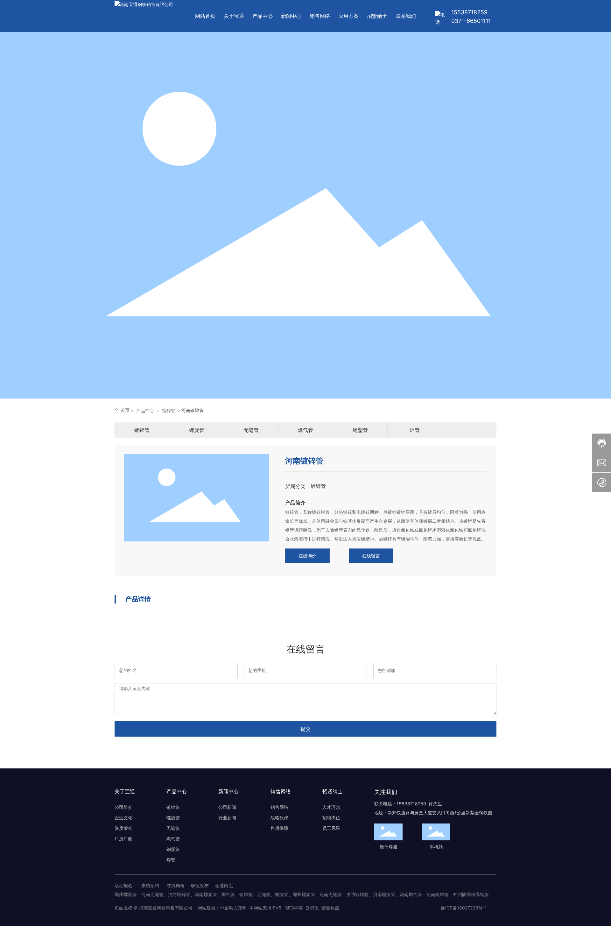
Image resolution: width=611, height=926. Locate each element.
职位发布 (200, 885)
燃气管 (305, 430)
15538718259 (469, 12)
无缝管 (251, 430)
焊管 (415, 430)
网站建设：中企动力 (217, 907)
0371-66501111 (471, 21)
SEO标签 (294, 907)
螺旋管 (196, 430)
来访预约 (150, 885)
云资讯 (312, 907)
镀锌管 (168, 410)
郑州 (242, 907)
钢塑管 (360, 430)
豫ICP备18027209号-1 (464, 907)
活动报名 (123, 885)
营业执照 (330, 907)
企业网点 (224, 885)
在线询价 (176, 885)
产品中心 (145, 410)
